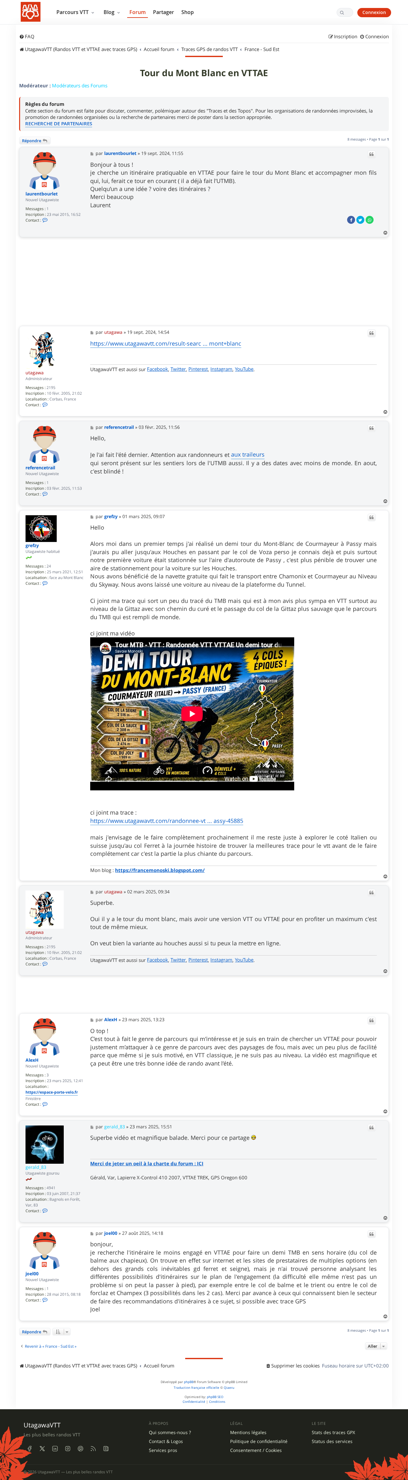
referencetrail (40, 468)
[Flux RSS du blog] (106, 1448)
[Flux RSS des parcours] (93, 1448)
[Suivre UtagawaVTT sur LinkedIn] (55, 1448)
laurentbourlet (42, 194)
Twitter (178, 369)
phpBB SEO (215, 1397)
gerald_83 (36, 1167)
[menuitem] (26, 36)
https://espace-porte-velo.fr (52, 1092)
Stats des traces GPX (333, 1432)
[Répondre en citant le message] (372, 154)
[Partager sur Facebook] (351, 220)
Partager (163, 12)
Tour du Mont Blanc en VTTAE (204, 73)
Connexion (374, 12)
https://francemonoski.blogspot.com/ (160, 870)
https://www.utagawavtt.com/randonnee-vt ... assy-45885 (166, 820)
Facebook (157, 369)
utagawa (35, 373)
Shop (187, 12)
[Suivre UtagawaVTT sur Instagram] (67, 1448)
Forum (137, 12)
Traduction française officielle (196, 1388)
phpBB (188, 1382)
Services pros (163, 1450)
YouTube (244, 369)
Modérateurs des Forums (79, 85)
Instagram (221, 369)
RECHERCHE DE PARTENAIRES (58, 123)
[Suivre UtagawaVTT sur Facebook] (29, 1448)
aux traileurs (248, 454)
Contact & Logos (166, 1441)
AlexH (32, 1060)
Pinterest (198, 369)
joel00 (32, 1274)
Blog (110, 12)
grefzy (32, 545)
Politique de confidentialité (259, 1441)
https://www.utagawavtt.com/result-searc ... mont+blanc (165, 343)
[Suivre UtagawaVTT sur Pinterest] (80, 1448)
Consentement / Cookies (256, 1450)
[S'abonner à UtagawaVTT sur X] (42, 1448)
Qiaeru (229, 1388)
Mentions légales (248, 1432)
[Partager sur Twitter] (360, 220)
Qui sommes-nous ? (170, 1432)
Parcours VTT (73, 12)
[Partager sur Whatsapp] (370, 220)
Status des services (332, 1441)
